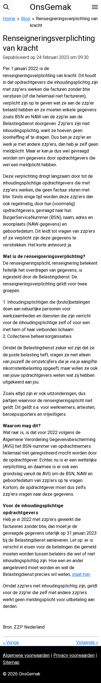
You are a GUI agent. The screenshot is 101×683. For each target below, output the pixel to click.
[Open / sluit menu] (95, 7)
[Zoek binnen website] (6, 7)
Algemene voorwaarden (26, 655)
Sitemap (11, 662)
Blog (25, 18)
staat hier (81, 574)
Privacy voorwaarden (74, 655)
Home (9, 18)
